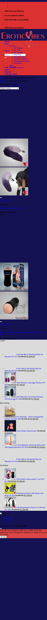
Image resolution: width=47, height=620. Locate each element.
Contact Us (9, 520)
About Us (8, 518)
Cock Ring (18, 63)
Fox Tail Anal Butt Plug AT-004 (12, 208)
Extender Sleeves (20, 59)
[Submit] (5, 57)
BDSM (7, 70)
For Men (17, 50)
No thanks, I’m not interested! (23, 619)
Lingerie (8, 72)
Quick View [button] (4, 200)
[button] (7, 51)
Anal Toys (17, 55)
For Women (18, 48)
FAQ (6, 522)
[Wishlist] (1, 197)
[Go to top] (1, 528)
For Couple (18, 52)
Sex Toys (12, 46)
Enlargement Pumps (22, 61)
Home (7, 42)
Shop (7, 44)
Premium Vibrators (16, 68)
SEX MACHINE (20, 57)
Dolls (11, 65)
